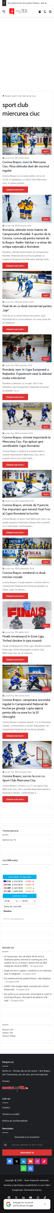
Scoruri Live (7, 1029)
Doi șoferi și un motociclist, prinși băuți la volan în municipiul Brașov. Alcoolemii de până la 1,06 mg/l (28, 997)
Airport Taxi (7, 1032)
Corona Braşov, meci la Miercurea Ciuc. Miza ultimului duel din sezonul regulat (25, 166)
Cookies (6, 1107)
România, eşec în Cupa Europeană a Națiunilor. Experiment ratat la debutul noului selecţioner (27, 374)
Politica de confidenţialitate (15, 1121)
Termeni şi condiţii (10, 1114)
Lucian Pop (9, 158)
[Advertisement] (27, 53)
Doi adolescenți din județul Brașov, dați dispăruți (30, 3)
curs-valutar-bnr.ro (17, 919)
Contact (6, 1081)
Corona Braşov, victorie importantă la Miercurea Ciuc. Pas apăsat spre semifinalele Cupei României (26, 442)
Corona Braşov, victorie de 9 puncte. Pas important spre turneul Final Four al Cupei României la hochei (26, 509)
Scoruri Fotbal (8, 1036)
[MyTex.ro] (20, 11)
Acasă (7, 96)
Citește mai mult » (15, 189)
